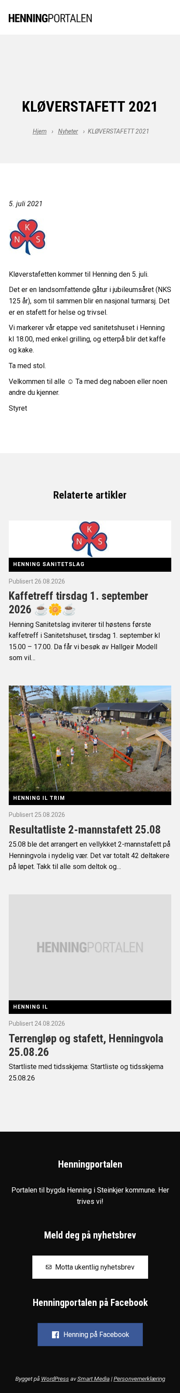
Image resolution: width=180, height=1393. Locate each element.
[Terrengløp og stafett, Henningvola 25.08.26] (90, 947)
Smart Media (93, 1378)
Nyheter (68, 131)
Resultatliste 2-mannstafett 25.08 (85, 829)
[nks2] (90, 237)
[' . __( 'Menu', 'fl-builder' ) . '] (164, 18)
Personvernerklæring (139, 1378)
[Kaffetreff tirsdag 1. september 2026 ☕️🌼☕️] (90, 539)
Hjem (40, 131)
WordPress (55, 1378)
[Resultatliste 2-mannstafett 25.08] (90, 738)
